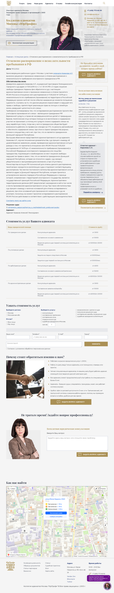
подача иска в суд (49, 319)
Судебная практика (52, 566)
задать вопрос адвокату (73, 402)
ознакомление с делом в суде (88, 310)
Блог (47, 568)
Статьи (47, 563)
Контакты (88, 3)
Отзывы (59, 3)
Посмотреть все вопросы (92, 208)
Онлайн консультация (73, 3)
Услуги (21, 3)
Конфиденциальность (32, 563)
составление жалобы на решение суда (91, 314)
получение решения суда (87, 312)
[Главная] (9, 3)
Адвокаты (49, 3)
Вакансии (27, 571)
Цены (29, 3)
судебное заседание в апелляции (90, 316)
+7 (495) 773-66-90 (94, 10)
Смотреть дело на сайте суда (18, 201)
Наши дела (38, 3)
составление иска (49, 317)
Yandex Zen (71, 576)
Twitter (69, 582)
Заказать (96, 344)
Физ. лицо (11, 322)
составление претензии (51, 315)
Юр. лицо (11, 324)
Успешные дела (21, 57)
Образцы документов (32, 566)
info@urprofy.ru (93, 14)
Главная (9, 57)
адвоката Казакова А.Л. (63, 73)
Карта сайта (49, 571)
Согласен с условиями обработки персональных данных (29, 349)
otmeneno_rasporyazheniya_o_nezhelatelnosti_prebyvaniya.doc (33, 207)
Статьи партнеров (30, 568)
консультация (47, 313)
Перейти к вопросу (91, 192)
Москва (10, 313)
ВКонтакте (71, 579)
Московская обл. (14, 315)
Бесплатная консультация (23, 43)
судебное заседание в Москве (53, 321)
